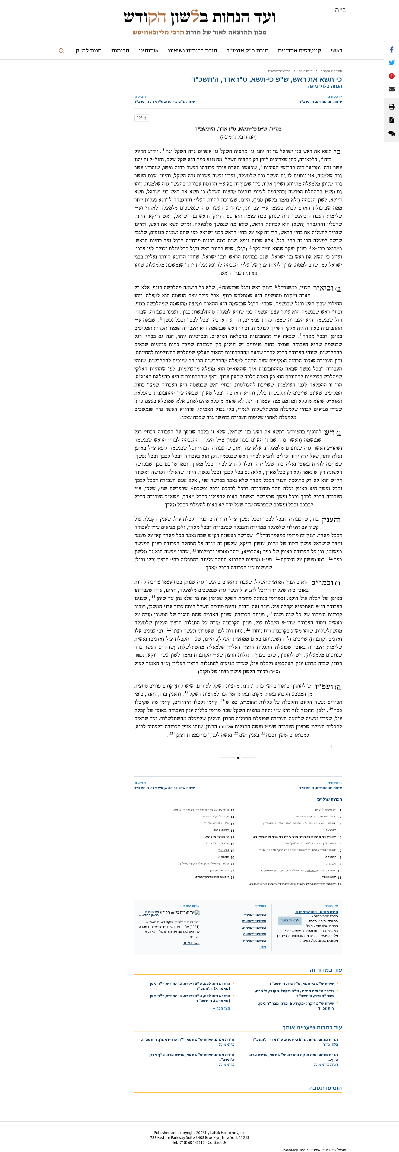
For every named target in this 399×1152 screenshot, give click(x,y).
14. (231, 817)
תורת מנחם (305, 71)
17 (169, 629)
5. (339, 837)
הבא (164, 99)
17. (231, 837)
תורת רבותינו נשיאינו (192, 51)
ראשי (336, 51)
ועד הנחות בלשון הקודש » (149, 913)
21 (263, 733)
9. (339, 864)
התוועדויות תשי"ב (254, 928)
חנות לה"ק (89, 51)
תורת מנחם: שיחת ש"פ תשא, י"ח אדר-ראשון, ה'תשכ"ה (187, 1040)
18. (231, 844)
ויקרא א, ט (224, 830)
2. (339, 817)
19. (231, 850)
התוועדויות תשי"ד (254, 941)
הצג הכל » (221, 1009)
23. (231, 877)
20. (231, 857)
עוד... (262, 947)
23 (171, 733)
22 (236, 733)
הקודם (320, 99)
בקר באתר (191, 942)
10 (257, 533)
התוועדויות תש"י (255, 915)
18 (186, 692)
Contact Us (217, 1143)
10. (339, 871)
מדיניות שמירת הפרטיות (315, 1150)
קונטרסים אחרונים (299, 51)
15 (271, 613)
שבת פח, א (224, 857)
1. (339, 810)
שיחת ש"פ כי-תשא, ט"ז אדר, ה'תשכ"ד (301, 984)
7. (339, 850)
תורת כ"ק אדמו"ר (247, 51)
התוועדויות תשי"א (254, 921)
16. (231, 830)
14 (153, 596)
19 (223, 700)
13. (231, 810)
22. (231, 871)
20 (331, 708)
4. (339, 830)
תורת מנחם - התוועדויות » (316, 912)
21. (231, 864)
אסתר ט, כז (223, 850)
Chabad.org (289, 1150)
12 (330, 558)
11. (339, 877)
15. (231, 824)
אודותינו (149, 51)
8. (339, 857)
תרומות (120, 51)
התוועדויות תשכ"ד (279, 71)
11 (194, 550)
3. (339, 824)
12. (339, 884)
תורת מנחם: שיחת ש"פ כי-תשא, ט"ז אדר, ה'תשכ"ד (295, 1040)
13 (278, 558)
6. (339, 844)
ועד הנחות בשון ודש (199, 17)
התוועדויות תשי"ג (254, 934)
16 (248, 629)
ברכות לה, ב (310, 870)
